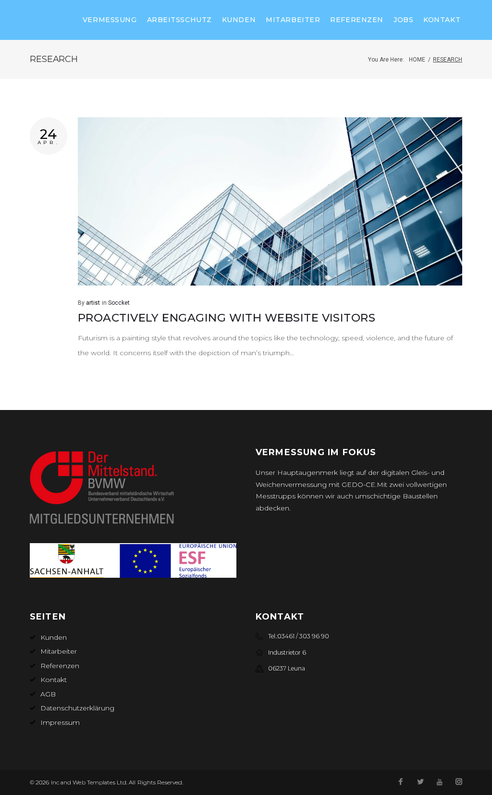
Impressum (60, 722)
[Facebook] (400, 782)
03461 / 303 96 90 (303, 636)
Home (417, 59)
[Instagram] (458, 782)
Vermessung (110, 19)
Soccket (119, 302)
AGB (48, 694)
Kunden (239, 19)
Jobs (403, 19)
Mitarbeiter (293, 19)
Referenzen (356, 19)
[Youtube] (440, 782)
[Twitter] (420, 782)
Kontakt (441, 19)
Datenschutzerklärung (77, 708)
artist (93, 302)
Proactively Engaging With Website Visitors (226, 317)
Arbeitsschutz (179, 19)
